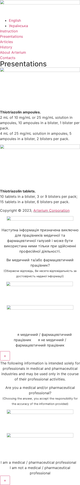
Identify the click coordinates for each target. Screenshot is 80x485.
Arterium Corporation (51, 210)
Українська (18, 26)
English (15, 20)
